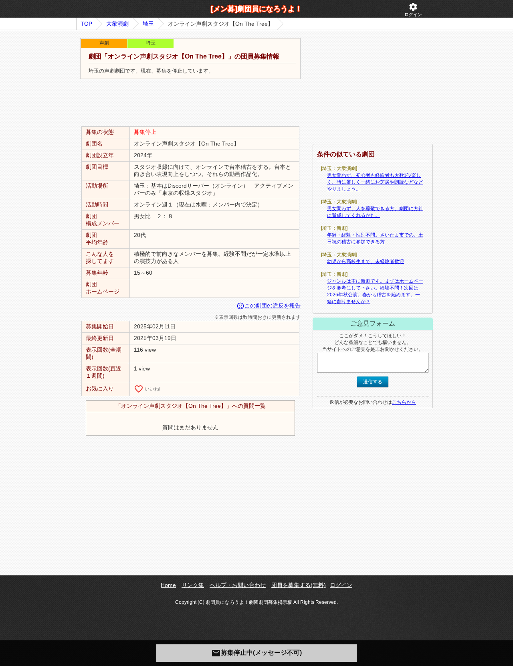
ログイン (413, 9)
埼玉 (148, 23)
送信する (372, 382)
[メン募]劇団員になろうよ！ (256, 9)
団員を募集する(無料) (298, 585)
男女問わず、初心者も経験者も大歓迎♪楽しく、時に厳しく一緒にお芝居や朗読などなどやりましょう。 (375, 182)
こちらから (404, 402)
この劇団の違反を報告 (268, 305)
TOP (86, 23)
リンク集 (193, 585)
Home (168, 585)
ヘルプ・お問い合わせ (238, 585)
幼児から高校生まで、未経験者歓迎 (365, 261)
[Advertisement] (190, 103)
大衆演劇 (117, 23)
